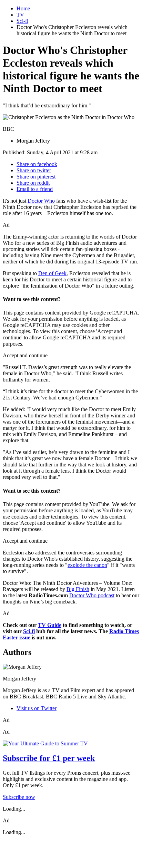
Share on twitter (34, 170)
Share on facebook (37, 164)
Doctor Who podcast (91, 595)
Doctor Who (41, 201)
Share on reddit (33, 183)
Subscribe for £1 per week (49, 758)
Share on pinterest (36, 177)
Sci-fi (22, 21)
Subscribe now (19, 797)
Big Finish (78, 589)
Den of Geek (52, 273)
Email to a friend (35, 189)
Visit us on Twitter (37, 708)
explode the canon (87, 565)
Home (23, 8)
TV (20, 15)
